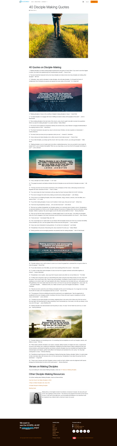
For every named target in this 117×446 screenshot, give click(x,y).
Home (54, 425)
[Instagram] (84, 431)
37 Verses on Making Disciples (68, 369)
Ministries (55, 429)
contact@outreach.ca (79, 426)
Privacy (54, 437)
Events (54, 433)
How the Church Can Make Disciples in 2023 (40, 380)
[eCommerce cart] (83, 1)
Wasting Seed (32, 388)
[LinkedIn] (81, 431)
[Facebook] (73, 431)
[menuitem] (32, 2)
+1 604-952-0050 (78, 427)
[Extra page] (88, 431)
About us (55, 427)
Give (54, 426)
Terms (58, 437)
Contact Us (94, 1)
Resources (55, 435)
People (54, 430)
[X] (77, 431)
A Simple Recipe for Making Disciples (38, 385)
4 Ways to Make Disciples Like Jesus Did (39, 382)
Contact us (76, 425)
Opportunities (56, 432)
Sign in (87, 1)
